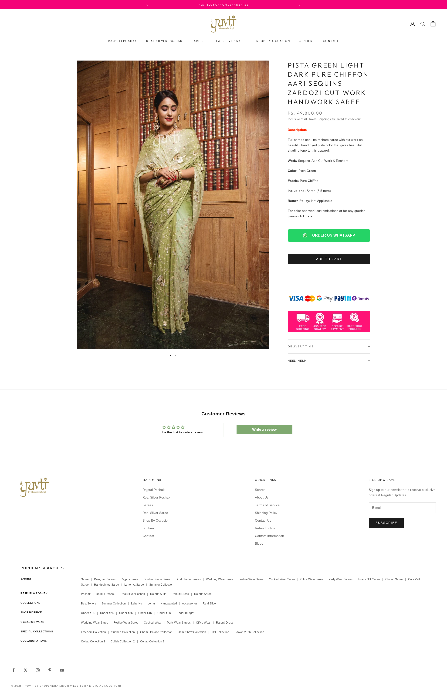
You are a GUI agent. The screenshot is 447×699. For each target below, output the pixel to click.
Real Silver (210, 603)
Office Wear (203, 622)
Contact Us (263, 520)
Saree (85, 579)
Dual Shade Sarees (188, 579)
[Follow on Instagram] (37, 670)
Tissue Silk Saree (369, 579)
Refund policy (265, 528)
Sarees (198, 41)
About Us (261, 497)
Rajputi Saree (129, 579)
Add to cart (329, 259)
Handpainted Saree (106, 584)
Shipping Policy (266, 513)
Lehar (151, 603)
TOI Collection (220, 632)
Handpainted (168, 603)
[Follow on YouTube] (62, 670)
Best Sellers (88, 603)
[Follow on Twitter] (25, 670)
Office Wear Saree (311, 579)
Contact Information (269, 536)
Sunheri (306, 41)
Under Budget (185, 613)
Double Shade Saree (157, 579)
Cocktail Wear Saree (282, 579)
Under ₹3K (126, 613)
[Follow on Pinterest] (49, 670)
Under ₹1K (88, 613)
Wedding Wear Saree (219, 579)
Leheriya (136, 603)
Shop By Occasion (273, 41)
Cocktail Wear (153, 622)
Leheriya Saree (134, 584)
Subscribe (386, 523)
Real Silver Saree (230, 41)
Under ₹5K (164, 613)
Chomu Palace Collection (156, 632)
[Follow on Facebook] (13, 670)
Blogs (259, 543)
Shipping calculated (331, 119)
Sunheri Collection (123, 632)
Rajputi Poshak (122, 41)
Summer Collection (161, 584)
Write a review (264, 429)
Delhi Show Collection (192, 632)
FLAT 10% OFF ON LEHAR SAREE (232, 4)
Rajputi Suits (158, 594)
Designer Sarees (104, 579)
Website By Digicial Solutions (96, 685)
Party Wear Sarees (340, 579)
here (309, 216)
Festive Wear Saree (251, 579)
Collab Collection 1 (93, 641)
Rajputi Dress (180, 594)
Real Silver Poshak (164, 41)
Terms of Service (267, 505)
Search (260, 490)
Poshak (86, 594)
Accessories (189, 603)
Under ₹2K (107, 613)
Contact (331, 41)
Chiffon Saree (394, 579)
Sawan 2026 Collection (249, 632)
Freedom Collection (93, 632)
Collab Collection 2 (123, 641)
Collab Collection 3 (152, 641)
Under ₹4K (145, 613)
